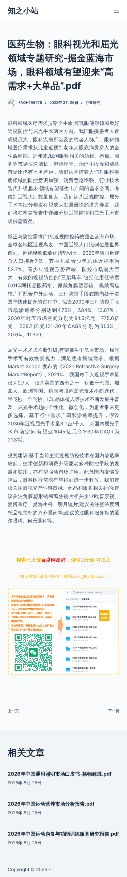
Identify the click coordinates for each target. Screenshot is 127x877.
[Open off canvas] (116, 11)
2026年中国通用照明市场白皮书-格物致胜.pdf (60, 774)
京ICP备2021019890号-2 (78, 869)
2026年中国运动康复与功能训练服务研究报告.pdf (63, 834)
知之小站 (23, 10)
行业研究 (92, 102)
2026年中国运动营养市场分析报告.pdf (51, 804)
